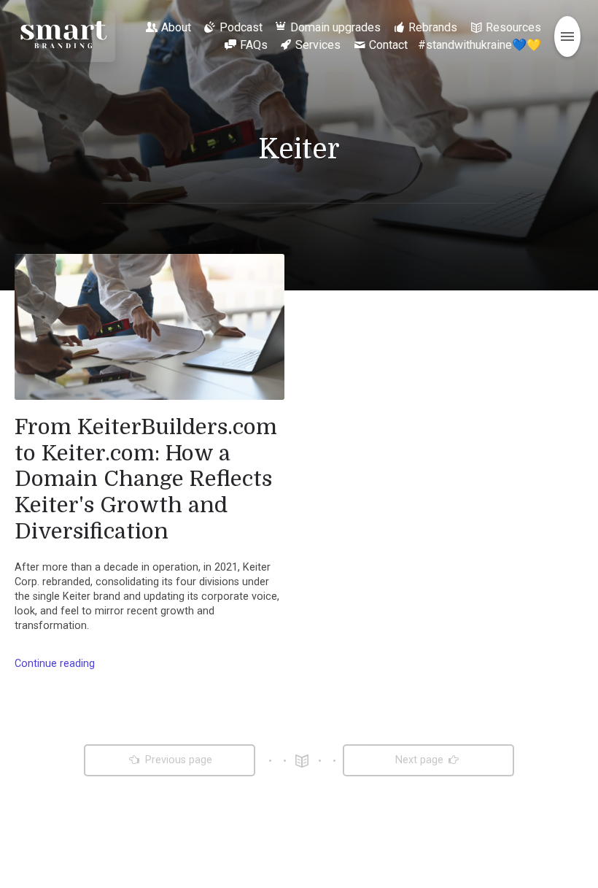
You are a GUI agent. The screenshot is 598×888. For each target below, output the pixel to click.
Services (318, 45)
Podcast (241, 27)
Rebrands (432, 27)
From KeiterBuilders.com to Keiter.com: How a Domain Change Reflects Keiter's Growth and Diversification (146, 479)
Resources (513, 27)
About (176, 27)
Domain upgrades (335, 27)
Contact (388, 45)
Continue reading (55, 663)
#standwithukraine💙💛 (479, 45)
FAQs (254, 45)
